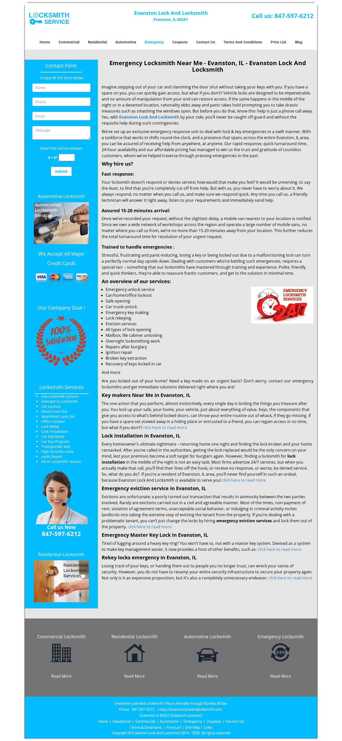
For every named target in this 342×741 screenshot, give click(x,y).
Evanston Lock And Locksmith (149, 117)
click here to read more (165, 427)
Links (208, 727)
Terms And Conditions (243, 42)
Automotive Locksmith (61, 196)
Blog (298, 42)
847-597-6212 (293, 16)
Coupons (180, 42)
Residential (97, 42)
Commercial (69, 42)
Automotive (125, 42)
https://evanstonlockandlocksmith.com (190, 709)
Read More (61, 676)
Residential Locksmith (61, 554)
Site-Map (192, 727)
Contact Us (205, 42)
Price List (278, 42)
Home (45, 42)
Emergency (154, 42)
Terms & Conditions (145, 727)
